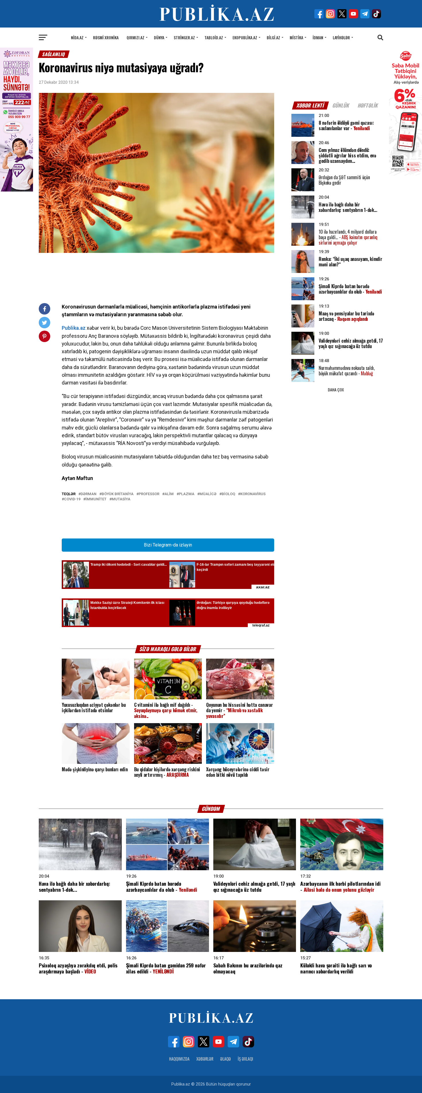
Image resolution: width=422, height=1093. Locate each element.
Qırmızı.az (135, 37)
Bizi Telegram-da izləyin (168, 545)
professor (149, 494)
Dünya (159, 37)
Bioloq (228, 494)
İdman (318, 37)
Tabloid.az (213, 37)
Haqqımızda (179, 1059)
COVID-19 (72, 499)
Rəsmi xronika (106, 37)
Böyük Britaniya (117, 494)
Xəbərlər (204, 1059)
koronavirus (253, 494)
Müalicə (208, 494)
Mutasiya (121, 499)
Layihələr (341, 37)
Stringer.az (184, 37)
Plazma (186, 494)
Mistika (296, 37)
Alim (169, 494)
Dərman (88, 494)
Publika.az (74, 328)
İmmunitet (96, 499)
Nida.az (77, 37)
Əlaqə (225, 1059)
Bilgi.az (273, 37)
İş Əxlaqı (245, 1059)
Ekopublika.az (245, 37)
